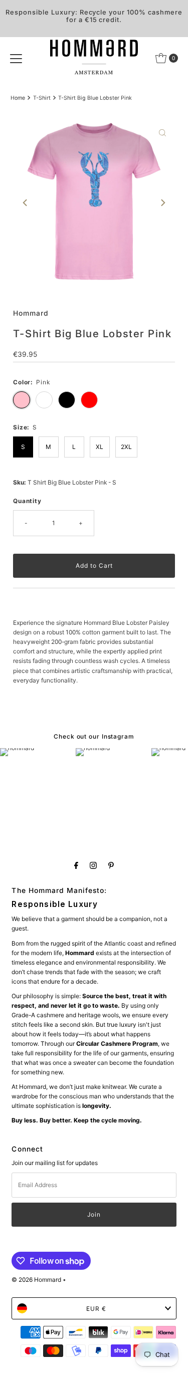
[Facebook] (76, 865)
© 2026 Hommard (36, 1279)
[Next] (162, 203)
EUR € (96, 1308)
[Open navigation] (16, 58)
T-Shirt (42, 98)
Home (18, 98)
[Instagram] (93, 865)
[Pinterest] (111, 865)
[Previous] (26, 203)
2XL (126, 446)
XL (99, 446)
